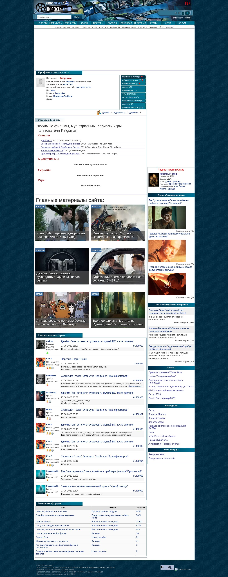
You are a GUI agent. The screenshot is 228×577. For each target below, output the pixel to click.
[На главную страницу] (54, 6)
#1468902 (138, 490)
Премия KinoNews (158, 440)
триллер (176, 181)
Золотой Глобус (156, 418)
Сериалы (86, 27)
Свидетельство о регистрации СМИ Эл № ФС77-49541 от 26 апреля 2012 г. (69, 572)
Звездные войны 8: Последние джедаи (60, 143)
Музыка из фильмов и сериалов (52, 541)
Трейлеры (70, 23)
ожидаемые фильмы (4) (132, 101)
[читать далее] (135, 386)
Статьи (154, 23)
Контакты (142, 27)
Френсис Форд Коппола (180, 184)
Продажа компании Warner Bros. (165, 372)
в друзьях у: (120, 112)
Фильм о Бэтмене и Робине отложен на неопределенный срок (169, 329)
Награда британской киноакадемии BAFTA (167, 427)
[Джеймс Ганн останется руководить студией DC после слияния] (62, 266)
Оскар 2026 (154, 394)
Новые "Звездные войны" (162, 376)
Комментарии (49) (184, 340)
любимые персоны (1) (131, 80)
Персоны (103, 27)
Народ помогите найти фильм (51, 533)
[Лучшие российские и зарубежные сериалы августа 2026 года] (62, 310)
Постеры (98, 23)
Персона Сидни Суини (74, 359)
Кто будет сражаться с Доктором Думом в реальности (57, 546)
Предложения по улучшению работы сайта (110, 516)
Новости (42, 23)
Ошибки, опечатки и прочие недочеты (55, 515)
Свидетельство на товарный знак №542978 (55, 574)
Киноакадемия (129, 27)
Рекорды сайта (156, 454)
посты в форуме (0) (130, 97)
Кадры (84, 23)
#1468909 (138, 380)
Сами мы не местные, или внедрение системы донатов (60, 552)
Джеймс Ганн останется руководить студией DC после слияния (97, 341)
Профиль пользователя (53, 72)
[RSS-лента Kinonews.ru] (176, 13)
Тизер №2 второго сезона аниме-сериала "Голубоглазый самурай (170, 268)
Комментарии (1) (185, 297)
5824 (138, 515)
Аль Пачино (179, 186)
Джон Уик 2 (46, 140)
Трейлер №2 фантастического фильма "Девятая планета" (169, 235)
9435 (138, 511)
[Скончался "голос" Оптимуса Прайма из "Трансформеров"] (118, 223)
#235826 (138, 363)
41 (137, 541)
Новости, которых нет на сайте (51, 511)
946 (138, 529)
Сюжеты (171, 368)
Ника (151, 432)
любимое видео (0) (130, 84)
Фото (168, 23)
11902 (139, 521)
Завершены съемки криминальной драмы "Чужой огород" (94, 486)
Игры (94, 27)
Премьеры (56, 23)
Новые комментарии (51, 335)
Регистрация (177, 18)
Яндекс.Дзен (42, 537)
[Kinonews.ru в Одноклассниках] (183, 13)
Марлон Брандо (167, 189)
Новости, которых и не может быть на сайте (58, 529)
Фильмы (76, 27)
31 (137, 537)
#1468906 (138, 429)
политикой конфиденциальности (93, 567)
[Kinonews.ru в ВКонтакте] (179, 13)
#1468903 (138, 476)
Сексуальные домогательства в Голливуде (165, 381)
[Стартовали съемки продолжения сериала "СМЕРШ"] (118, 266)
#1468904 (138, 461)
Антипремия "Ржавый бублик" (164, 444)
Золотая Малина (157, 414)
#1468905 (138, 446)
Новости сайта (99, 537)
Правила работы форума (104, 511)
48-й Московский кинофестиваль (166, 390)
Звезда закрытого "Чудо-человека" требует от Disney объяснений (170, 347)
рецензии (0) (127, 104)
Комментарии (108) (184, 322)
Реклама (169, 27)
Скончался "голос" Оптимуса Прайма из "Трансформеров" (94, 376)
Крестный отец (168, 174)
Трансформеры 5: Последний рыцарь (60, 153)
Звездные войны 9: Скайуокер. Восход (60, 147)
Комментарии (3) (185, 231)
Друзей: (106, 112)
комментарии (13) (129, 90)
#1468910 (138, 346)
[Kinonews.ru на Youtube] (187, 13)
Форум (182, 23)
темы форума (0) (129, 94)
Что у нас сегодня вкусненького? (52, 525)
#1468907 (138, 414)
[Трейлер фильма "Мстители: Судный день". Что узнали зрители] (118, 310)
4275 (138, 525)
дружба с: (134, 112)
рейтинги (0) (127, 87)
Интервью (140, 23)
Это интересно (62, 27)
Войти (187, 18)
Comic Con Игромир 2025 (161, 398)
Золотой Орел (156, 422)
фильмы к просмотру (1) (132, 107)
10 (137, 533)
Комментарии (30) (184, 361)
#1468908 (138, 397)
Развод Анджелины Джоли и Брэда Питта (170, 386)
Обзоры (112, 23)
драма (168, 181)
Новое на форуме (49, 503)
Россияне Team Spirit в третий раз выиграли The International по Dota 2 (167, 311)
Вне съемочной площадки (105, 521)
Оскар (151, 410)
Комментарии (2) (185, 264)
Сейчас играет (43, 521)
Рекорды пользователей (161, 458)
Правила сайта (156, 27)
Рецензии (126, 23)
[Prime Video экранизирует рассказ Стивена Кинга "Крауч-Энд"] (62, 223)
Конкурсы (115, 27)
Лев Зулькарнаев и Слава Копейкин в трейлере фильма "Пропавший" (101, 471)
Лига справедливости (52, 150)
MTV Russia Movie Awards (162, 436)
